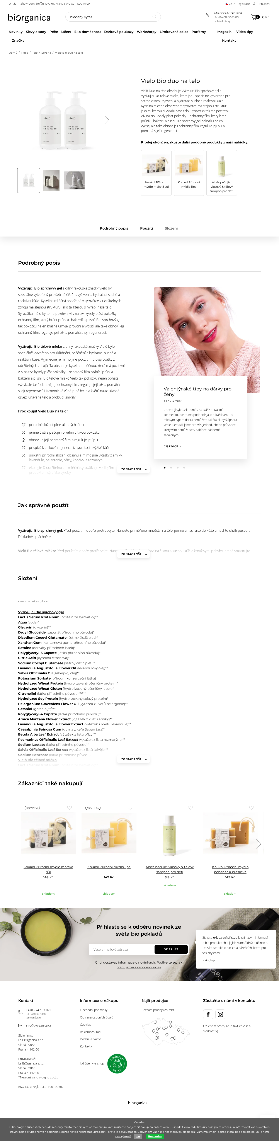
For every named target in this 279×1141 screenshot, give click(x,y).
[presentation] (107, 119)
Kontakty (86, 1046)
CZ (230, 4)
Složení (171, 228)
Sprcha (46, 52)
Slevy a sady (36, 32)
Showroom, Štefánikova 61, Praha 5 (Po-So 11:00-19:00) (55, 3)
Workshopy (146, 32)
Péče (53, 32)
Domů (13, 52)
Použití (146, 228)
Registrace (243, 4)
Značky (18, 40)
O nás (12, 3)
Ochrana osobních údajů (96, 1017)
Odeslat (171, 949)
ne (138, 1136)
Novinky (16, 32)
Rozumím (155, 1136)
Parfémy (199, 32)
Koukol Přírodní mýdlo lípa (109, 867)
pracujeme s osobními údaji (138, 967)
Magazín (224, 32)
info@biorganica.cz (38, 1025)
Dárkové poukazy (119, 32)
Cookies (85, 1024)
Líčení (66, 32)
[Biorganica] (30, 17)
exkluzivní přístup (225, 937)
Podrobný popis (114, 228)
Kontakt (229, 40)
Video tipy (244, 32)
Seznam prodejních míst (158, 1010)
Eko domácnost (87, 32)
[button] (164, 467)
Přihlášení (263, 4)
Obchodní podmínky (93, 1010)
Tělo (34, 52)
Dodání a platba (90, 1039)
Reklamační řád (90, 1032)
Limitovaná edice (174, 32)
